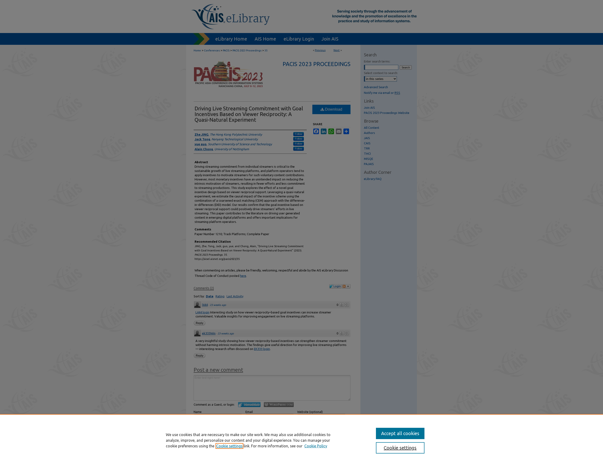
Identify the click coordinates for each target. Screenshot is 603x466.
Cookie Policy (315, 446)
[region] (301, 440)
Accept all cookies (400, 433)
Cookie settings (229, 446)
